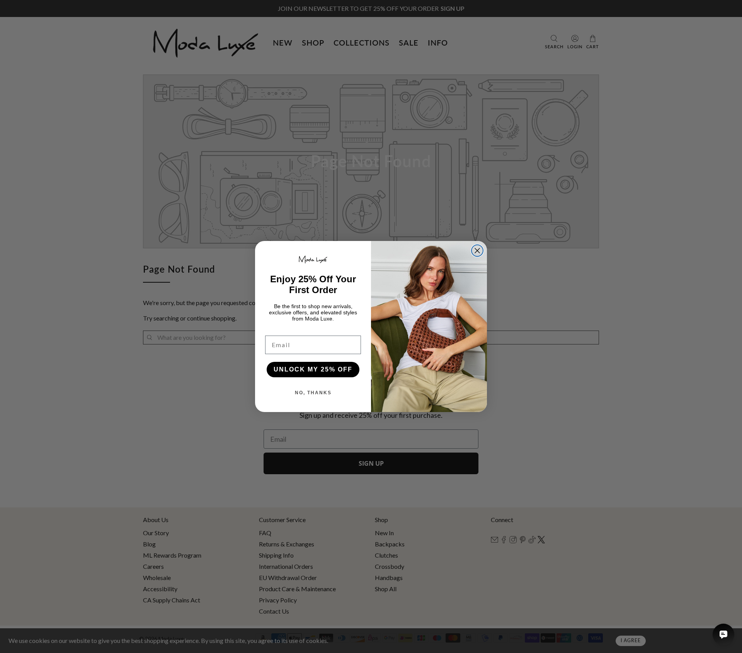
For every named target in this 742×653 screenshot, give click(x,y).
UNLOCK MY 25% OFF (313, 369)
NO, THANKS (313, 392)
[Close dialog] (477, 250)
